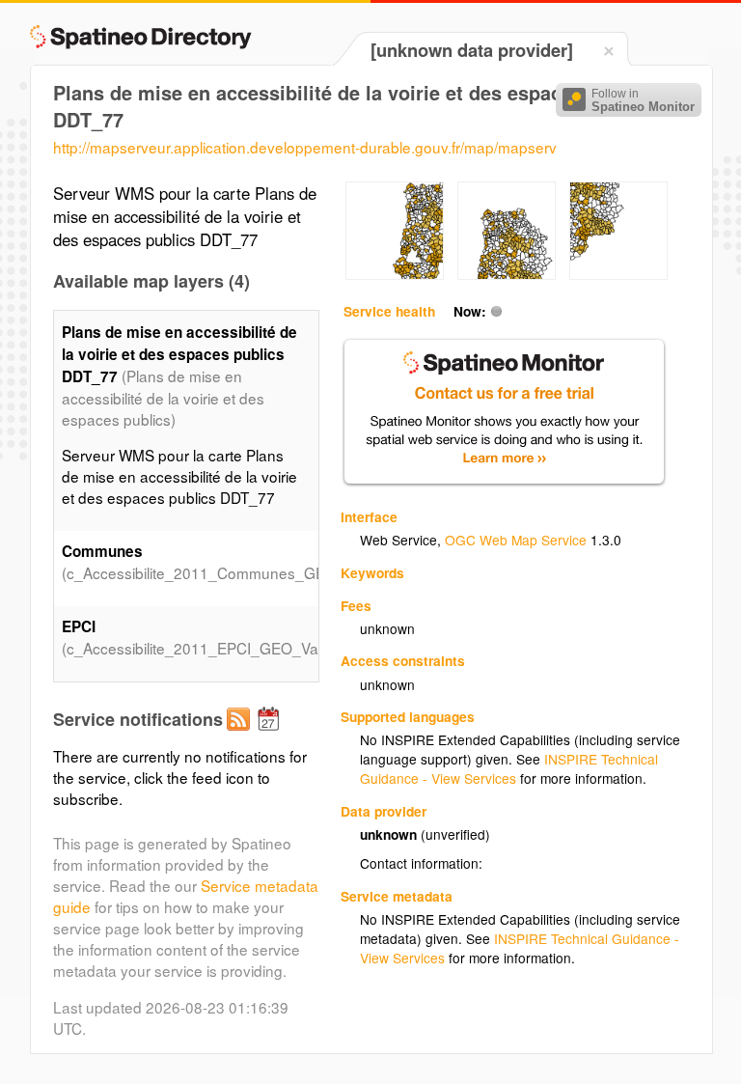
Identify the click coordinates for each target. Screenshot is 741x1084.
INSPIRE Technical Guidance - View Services (509, 768)
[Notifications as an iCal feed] (271, 734)
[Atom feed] (241, 734)
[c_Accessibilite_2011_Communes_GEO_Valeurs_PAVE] (394, 274)
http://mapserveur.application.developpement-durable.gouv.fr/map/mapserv (305, 146)
